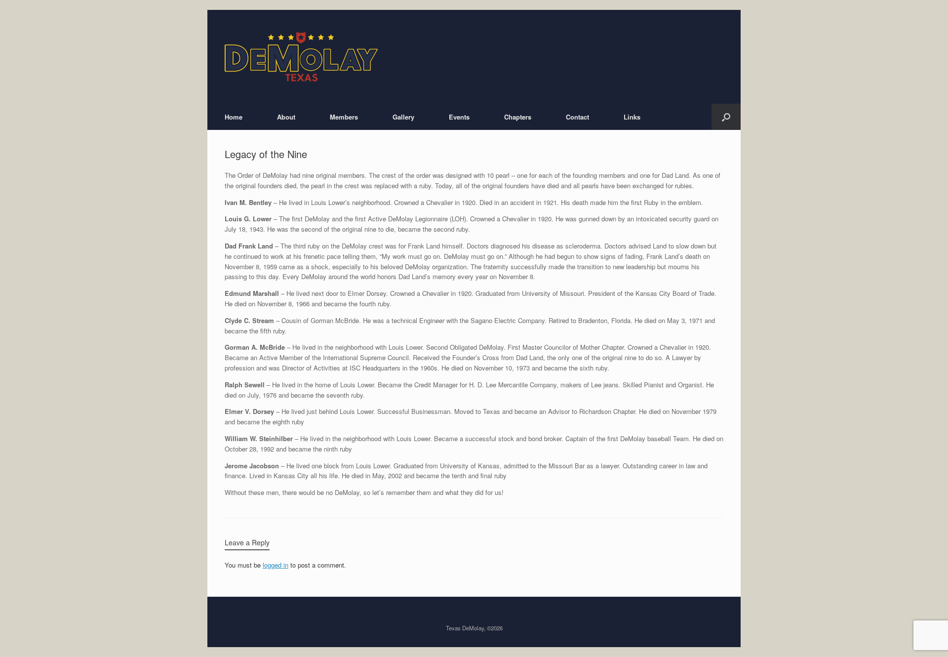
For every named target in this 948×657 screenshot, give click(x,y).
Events (459, 117)
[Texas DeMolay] (301, 57)
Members (344, 117)
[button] (726, 117)
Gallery (403, 117)
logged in (275, 565)
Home (233, 117)
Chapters (517, 117)
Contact (577, 117)
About (286, 117)
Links (632, 117)
